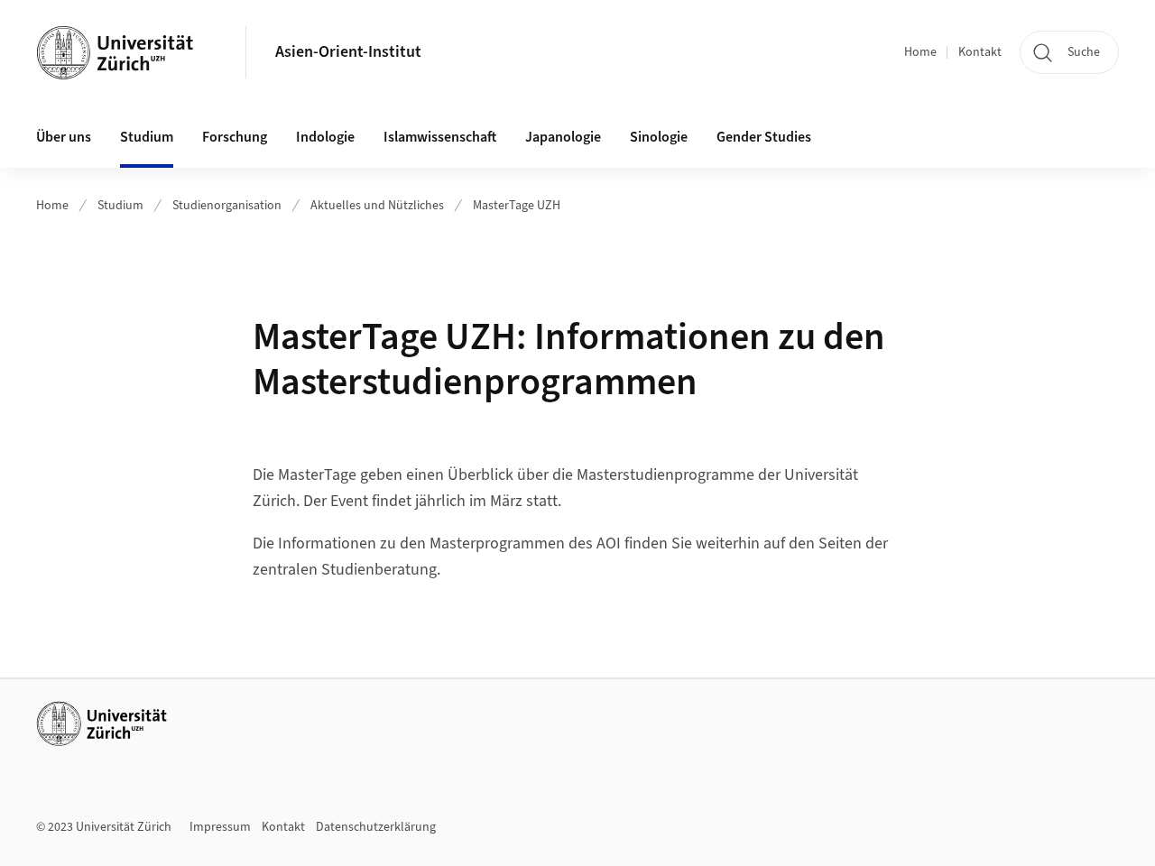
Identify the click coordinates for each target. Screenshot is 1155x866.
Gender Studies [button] (763, 137)
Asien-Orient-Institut (348, 52)
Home (920, 52)
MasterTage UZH (516, 206)
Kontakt (980, 52)
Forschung (234, 137)
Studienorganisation (227, 206)
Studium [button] (146, 137)
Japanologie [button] (563, 137)
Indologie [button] (325, 137)
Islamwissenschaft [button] (439, 137)
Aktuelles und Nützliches (377, 206)
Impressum (220, 827)
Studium (120, 206)
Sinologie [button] (659, 137)
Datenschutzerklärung (376, 827)
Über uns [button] (63, 137)
